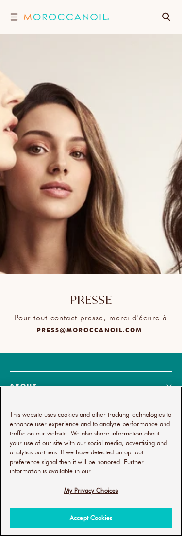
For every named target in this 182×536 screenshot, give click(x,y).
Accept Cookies (91, 517)
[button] (14, 17)
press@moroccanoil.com (89, 330)
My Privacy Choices (91, 490)
